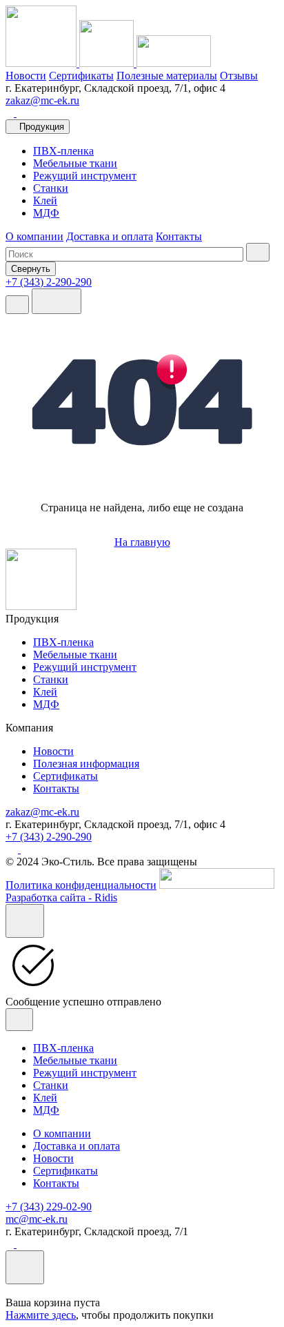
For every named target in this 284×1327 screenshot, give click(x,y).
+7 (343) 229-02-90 (49, 1206)
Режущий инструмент (84, 175)
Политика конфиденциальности (81, 885)
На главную (142, 542)
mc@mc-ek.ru (37, 1219)
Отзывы (239, 75)
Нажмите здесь (41, 1315)
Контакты (179, 236)
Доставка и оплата (109, 236)
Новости (26, 75)
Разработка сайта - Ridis (61, 897)
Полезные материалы (166, 75)
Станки (50, 188)
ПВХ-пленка (63, 151)
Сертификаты (81, 75)
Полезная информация (86, 763)
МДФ (46, 213)
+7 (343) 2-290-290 (49, 837)
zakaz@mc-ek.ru (42, 100)
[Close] (25, 921)
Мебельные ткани (75, 163)
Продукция (41, 126)
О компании (34, 236)
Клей (45, 200)
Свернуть (30, 269)
